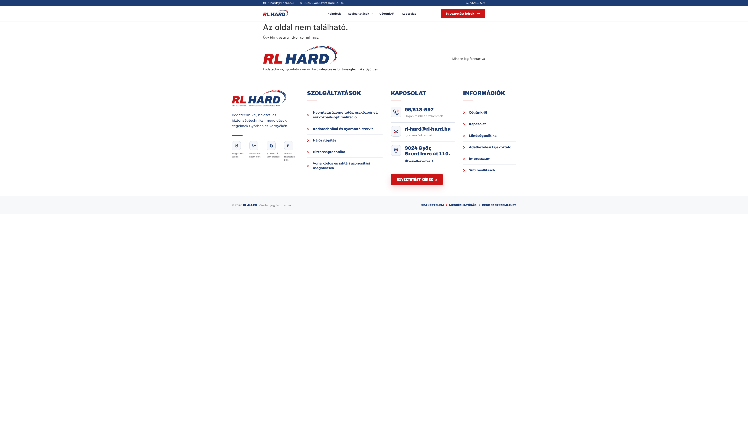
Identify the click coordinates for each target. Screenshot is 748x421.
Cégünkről (386, 13)
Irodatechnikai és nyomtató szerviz (343, 129)
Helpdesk (334, 13)
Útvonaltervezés (417, 161)
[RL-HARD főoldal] (279, 13)
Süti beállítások (482, 170)
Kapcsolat (409, 13)
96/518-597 (419, 109)
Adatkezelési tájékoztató (490, 147)
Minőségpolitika (483, 136)
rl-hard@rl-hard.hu (428, 129)
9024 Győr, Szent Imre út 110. (427, 151)
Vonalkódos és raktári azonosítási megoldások (341, 165)
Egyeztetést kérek (415, 179)
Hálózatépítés (324, 140)
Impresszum (479, 159)
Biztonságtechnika (329, 152)
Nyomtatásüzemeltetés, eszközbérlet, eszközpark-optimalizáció (345, 115)
